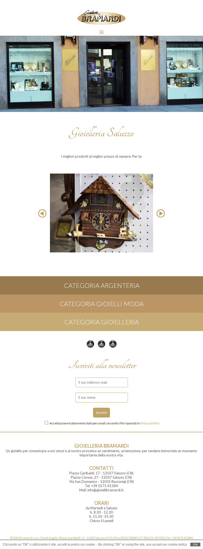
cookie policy (177, 544)
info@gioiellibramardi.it (105, 490)
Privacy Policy (150, 423)
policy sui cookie (83, 544)
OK (195, 544)
